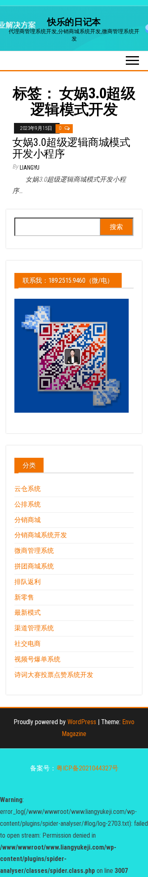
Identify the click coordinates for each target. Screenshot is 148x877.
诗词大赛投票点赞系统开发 (53, 675)
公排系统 (27, 504)
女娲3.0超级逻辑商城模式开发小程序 (71, 148)
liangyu (29, 167)
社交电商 (27, 644)
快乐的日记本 (73, 22)
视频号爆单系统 (37, 659)
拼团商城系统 (34, 566)
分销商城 (27, 520)
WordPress (81, 722)
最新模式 (27, 612)
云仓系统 (27, 489)
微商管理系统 (34, 550)
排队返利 (27, 582)
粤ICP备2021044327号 (87, 768)
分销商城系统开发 (40, 535)
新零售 (24, 597)
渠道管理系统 (34, 628)
